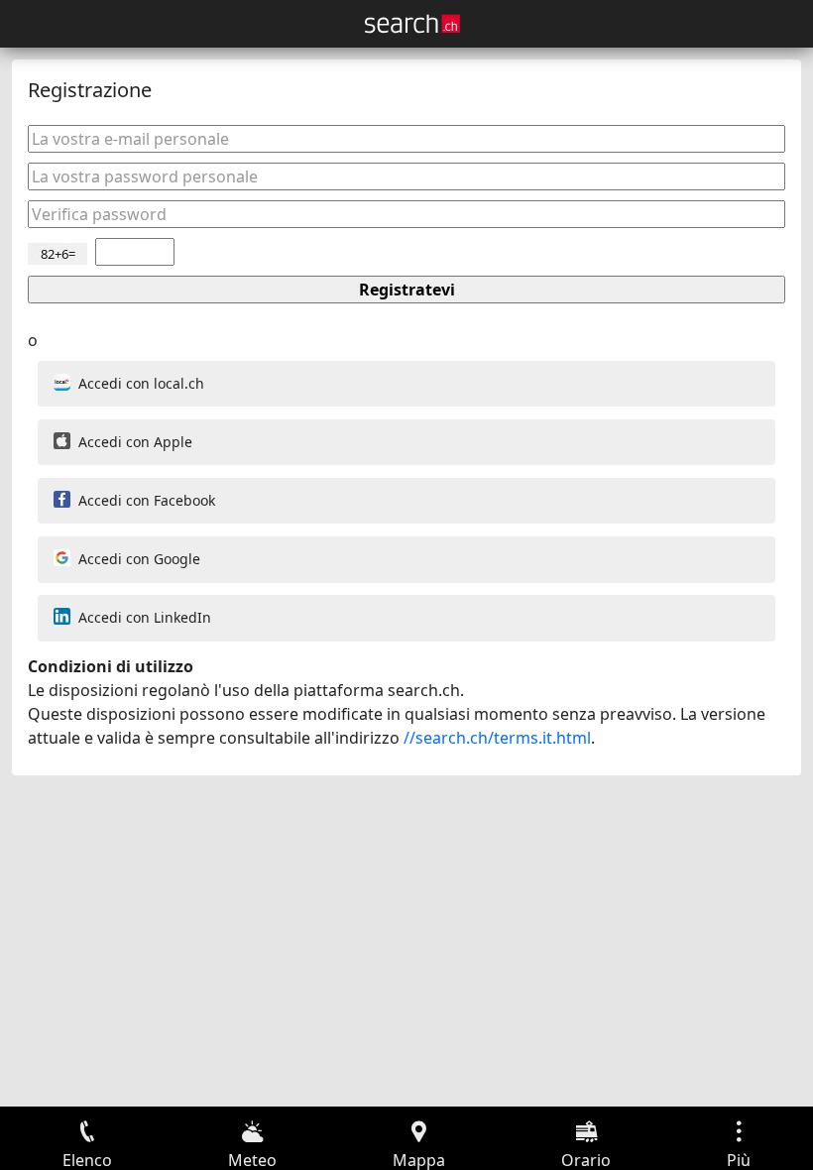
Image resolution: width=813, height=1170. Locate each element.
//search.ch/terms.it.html (497, 738)
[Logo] (412, 24)
